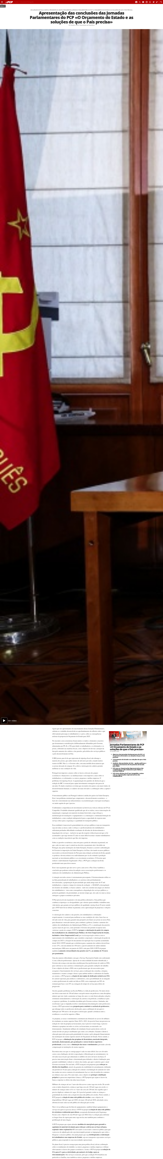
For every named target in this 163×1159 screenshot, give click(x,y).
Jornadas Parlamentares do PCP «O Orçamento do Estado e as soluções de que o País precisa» (127, 747)
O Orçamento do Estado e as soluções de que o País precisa (129, 760)
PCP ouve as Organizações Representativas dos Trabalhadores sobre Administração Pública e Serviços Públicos (128, 769)
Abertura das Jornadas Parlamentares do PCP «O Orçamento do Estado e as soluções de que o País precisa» (129, 755)
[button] (2, 2)
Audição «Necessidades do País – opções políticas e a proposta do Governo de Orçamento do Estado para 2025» (129, 764)
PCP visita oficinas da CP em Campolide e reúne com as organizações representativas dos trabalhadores (128, 774)
